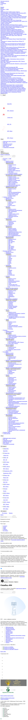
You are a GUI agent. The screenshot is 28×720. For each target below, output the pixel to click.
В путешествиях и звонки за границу (9, 15)
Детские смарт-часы (12, 44)
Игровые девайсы (14, 50)
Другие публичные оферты (14, 426)
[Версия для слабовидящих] (1, 5)
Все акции (14, 56)
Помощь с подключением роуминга (8, 70)
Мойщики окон (21, 47)
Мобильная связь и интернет (9, 141)
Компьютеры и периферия (6, 49)
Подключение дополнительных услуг (9, 79)
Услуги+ (10, 56)
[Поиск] (14, 156)
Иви (26, 34)
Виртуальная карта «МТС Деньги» (17, 61)
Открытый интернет (15, 14)
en (2, 4)
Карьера (2, 7)
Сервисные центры (20, 90)
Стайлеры (3, 48)
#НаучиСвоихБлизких (5, 33)
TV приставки (11, 274)
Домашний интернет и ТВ (6, 20)
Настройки (16, 69)
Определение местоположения (12, 26)
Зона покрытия (11, 88)
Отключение (10, 69)
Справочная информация (14, 406)
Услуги (14, 20)
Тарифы (10, 11)
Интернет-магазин (5, 37)
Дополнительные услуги (6, 13)
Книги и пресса (18, 24)
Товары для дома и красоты (7, 47)
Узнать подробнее (4, 699)
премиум (5, 529)
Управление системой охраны (7, 31)
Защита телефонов (11, 30)
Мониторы (24, 49)
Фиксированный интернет (6, 84)
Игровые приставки (5, 50)
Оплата (2, 73)
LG (6, 41)
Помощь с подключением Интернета (9, 68)
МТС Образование (23, 26)
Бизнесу (2, 2)
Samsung (11, 38)
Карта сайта (3, 651)
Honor (21, 38)
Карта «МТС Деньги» (5, 62)
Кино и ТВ (8, 24)
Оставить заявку (8, 22)
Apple (7, 38)
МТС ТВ (22, 34)
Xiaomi (17, 38)
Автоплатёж (3, 64)
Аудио (6, 44)
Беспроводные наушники (16, 43)
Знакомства (8, 29)
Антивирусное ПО (19, 30)
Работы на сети (12, 90)
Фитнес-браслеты (12, 282)
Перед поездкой (22, 17)
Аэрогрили (7, 48)
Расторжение (8, 76)
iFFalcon (20, 41)
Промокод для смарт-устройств (15, 326)
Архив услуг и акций (13, 194)
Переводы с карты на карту (21, 63)
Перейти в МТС (15, 13)
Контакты (8, 636)
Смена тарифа (13, 75)
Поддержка (3, 66)
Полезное (3, 26)
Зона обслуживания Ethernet (14, 192)
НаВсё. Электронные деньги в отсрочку (15, 58)
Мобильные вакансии (5, 28)
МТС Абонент (17, 34)
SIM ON (19, 87)
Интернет (3, 71)
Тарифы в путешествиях (13, 177)
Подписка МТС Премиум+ (14, 170)
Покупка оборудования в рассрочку (16, 422)
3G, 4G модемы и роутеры (14, 285)
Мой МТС (11, 34)
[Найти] (14, 516)
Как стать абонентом (12, 87)
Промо (9, 55)
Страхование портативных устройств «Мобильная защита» (16, 314)
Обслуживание (4, 87)
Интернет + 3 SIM (5, 9)
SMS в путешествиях (13, 17)
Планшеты (15, 49)
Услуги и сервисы (4, 63)
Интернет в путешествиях (21, 16)
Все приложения (12, 249)
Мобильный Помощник (17, 81)
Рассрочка (3, 74)
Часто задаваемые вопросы (11, 89)
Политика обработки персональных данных (15, 635)
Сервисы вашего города (10, 27)
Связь (2, 10)
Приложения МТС (5, 34)
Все (1, 40)
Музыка (13, 24)
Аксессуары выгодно (16, 55)
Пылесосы (15, 47)
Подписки (19, 77)
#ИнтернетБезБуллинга (19, 31)
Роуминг (18, 70)
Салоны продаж (6, 433)
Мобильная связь (4, 11)
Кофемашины (13, 48)
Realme (24, 38)
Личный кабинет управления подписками (17, 401)
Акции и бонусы (16, 11)
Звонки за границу (5, 17)
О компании (3, 3)
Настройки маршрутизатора (16, 86)
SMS (17, 67)
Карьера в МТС (9, 633)
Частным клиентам (5, 1)
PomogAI (12, 28)
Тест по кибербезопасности (17, 33)
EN (2, 514)
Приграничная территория (6, 18)
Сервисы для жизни (5, 23)
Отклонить (11, 581)
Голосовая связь (11, 67)
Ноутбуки (20, 49)
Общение (19, 29)
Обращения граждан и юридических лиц (15, 637)
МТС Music (17, 35)
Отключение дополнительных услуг (16, 399)
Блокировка (19, 75)
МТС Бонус (8, 14)
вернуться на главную (21, 588)
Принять (16, 581)
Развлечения (3, 29)
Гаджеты (2, 43)
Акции (17, 20)
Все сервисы (3, 446)
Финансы (3, 57)
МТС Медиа (3, 24)
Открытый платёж (5, 60)
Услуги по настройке (9, 53)
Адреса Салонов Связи (13, 420)
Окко (2, 35)
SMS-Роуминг (24, 70)
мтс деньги (5, 530)
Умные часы (7, 43)
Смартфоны (3, 38)
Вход (2, 139)
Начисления (6, 73)
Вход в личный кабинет (18, 84)
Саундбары (20, 50)
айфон (4, 528)
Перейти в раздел (9, 161)
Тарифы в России (11, 16)
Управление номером (5, 75)
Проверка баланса (9, 74)
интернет (5, 525)
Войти (2, 151)
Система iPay (12, 63)
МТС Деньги (6, 35)
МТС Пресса (12, 35)
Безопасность (3, 30)
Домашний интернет (7, 143)
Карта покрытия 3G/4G (16, 21)
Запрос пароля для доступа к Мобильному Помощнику (13, 82)
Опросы (19, 91)
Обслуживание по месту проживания (9, 91)
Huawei (14, 38)
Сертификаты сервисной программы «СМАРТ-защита (13, 53)
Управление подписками (8, 147)
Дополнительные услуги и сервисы (8, 77)
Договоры (20, 89)
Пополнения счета (14, 73)
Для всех (6, 55)
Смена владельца (12, 390)
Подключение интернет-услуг (15, 364)
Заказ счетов (21, 73)
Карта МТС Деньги (5, 61)
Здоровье (3, 27)
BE (1, 514)
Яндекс (16, 41)
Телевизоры (3, 41)
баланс (4, 527)
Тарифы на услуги (20, 27)
